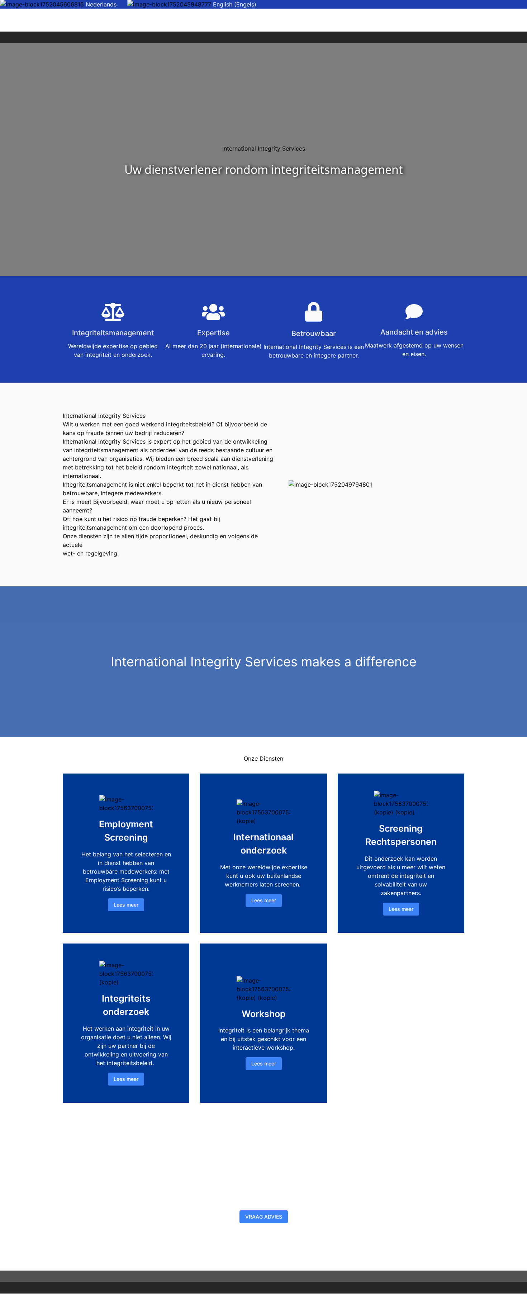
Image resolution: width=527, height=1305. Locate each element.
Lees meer (126, 905)
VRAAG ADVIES (263, 1217)
